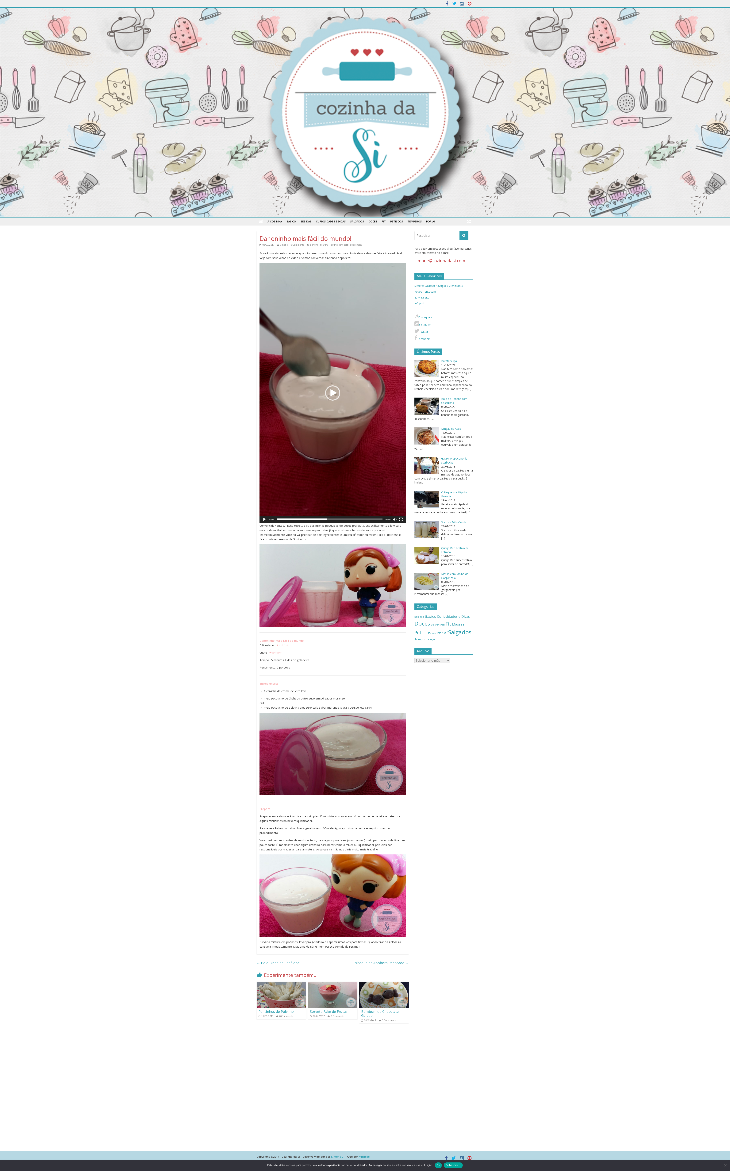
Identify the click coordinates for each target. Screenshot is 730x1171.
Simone (284, 244)
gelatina (324, 244)
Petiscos (396, 221)
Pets (434, 633)
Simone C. (337, 1156)
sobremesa (356, 244)
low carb (344, 244)
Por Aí (430, 221)
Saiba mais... (453, 1165)
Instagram (425, 324)
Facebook (423, 339)
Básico (291, 221)
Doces (372, 221)
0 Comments (297, 244)
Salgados (357, 221)
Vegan (433, 639)
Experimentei (438, 624)
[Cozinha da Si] (261, 221)
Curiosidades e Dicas (331, 221)
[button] (332, 393)
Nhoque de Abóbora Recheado (382, 963)
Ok (438, 1165)
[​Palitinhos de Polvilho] (281, 984)
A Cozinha (274, 221)
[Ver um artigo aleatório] (469, 221)
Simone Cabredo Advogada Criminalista (438, 285)
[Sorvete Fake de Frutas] (332, 984)
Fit (384, 221)
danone (314, 244)
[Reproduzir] (264, 519)
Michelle (364, 1156)
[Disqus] (333, 1075)
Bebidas (306, 221)
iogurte (334, 244)
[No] (725, 1165)
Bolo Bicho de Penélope (278, 963)
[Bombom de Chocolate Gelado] (384, 984)
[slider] (329, 519)
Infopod (419, 303)
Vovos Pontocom (425, 291)
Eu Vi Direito (421, 297)
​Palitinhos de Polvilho (277, 1011)
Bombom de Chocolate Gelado (380, 1013)
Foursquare (425, 317)
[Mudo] (395, 519)
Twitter (423, 331)
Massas (458, 624)
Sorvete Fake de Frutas (329, 1011)
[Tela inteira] (401, 519)
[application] (332, 393)
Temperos (414, 221)
